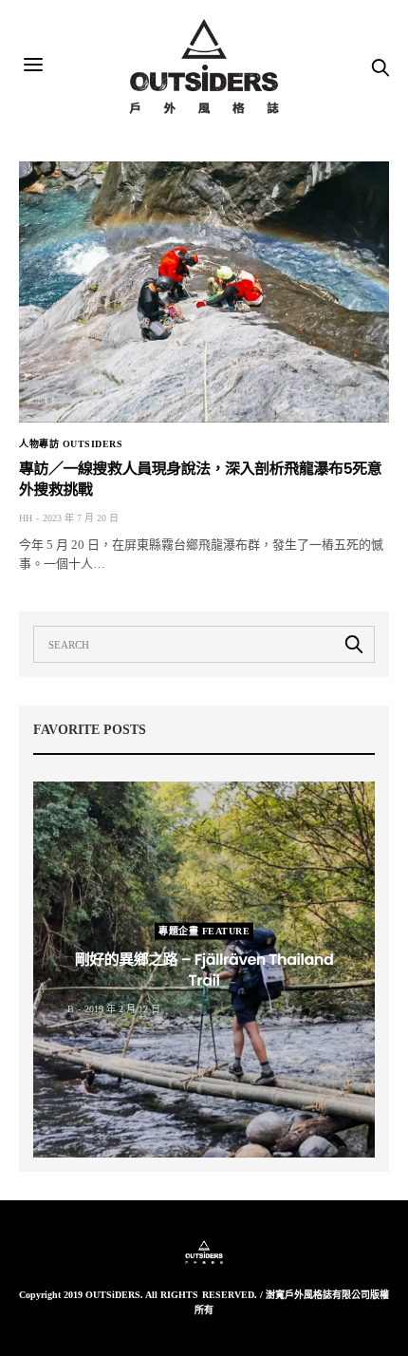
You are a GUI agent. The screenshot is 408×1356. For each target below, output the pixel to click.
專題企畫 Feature (204, 931)
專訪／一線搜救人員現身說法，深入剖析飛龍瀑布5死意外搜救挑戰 (200, 479)
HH (25, 518)
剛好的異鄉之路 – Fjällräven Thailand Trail (204, 970)
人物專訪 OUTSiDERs (70, 444)
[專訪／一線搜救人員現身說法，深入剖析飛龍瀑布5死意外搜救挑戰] (204, 292)
